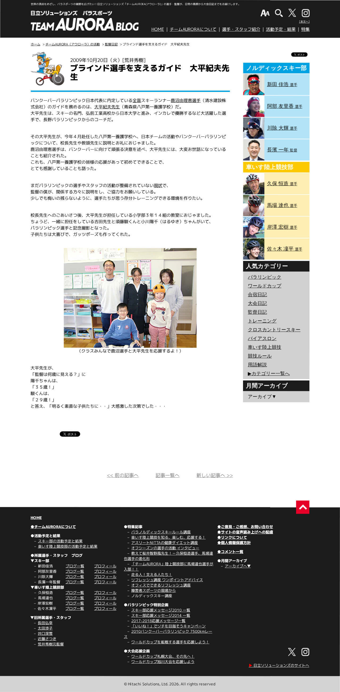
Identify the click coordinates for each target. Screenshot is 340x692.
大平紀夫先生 (107, 107)
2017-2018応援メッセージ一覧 (158, 620)
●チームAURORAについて (53, 526)
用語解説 (257, 364)
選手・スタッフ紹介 (241, 29)
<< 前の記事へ (123, 475)
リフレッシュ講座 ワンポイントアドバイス (167, 579)
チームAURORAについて (193, 29)
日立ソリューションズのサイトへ (279, 665)
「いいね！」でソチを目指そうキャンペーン (168, 626)
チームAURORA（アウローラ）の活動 (72, 44)
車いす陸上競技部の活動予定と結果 (67, 546)
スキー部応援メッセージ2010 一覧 (160, 610)
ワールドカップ (264, 285)
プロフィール (105, 565)
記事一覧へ (168, 475)
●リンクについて (232, 537)
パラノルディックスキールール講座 (161, 531)
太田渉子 (45, 628)
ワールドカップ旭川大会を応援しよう (162, 661)
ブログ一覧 (74, 565)
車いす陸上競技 (264, 347)
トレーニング (262, 321)
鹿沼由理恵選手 (186, 100)
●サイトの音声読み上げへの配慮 (245, 531)
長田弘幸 (45, 622)
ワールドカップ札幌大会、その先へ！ (162, 656)
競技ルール (260, 356)
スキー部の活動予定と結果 (60, 541)
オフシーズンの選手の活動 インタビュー (165, 547)
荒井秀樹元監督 (51, 644)
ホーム (35, 44)
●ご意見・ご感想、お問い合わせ (245, 526)
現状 (158, 185)
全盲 (137, 100)
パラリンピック (264, 277)
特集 (305, 29)
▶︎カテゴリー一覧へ (269, 373)
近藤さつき (47, 638)
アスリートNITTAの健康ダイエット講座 (164, 542)
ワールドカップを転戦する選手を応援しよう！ (170, 641)
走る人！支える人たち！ (151, 574)
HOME (157, 29)
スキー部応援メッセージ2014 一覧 (160, 615)
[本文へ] (304, 21)
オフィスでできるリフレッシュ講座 (161, 585)
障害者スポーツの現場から (153, 590)
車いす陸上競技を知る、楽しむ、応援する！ (168, 537)
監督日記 (111, 44)
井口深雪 (45, 633)
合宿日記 (257, 294)
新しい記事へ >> (215, 475)
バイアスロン (262, 338)
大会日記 (257, 303)
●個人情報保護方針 (234, 542)
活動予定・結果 (281, 29)
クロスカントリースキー (274, 329)
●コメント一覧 (230, 551)
